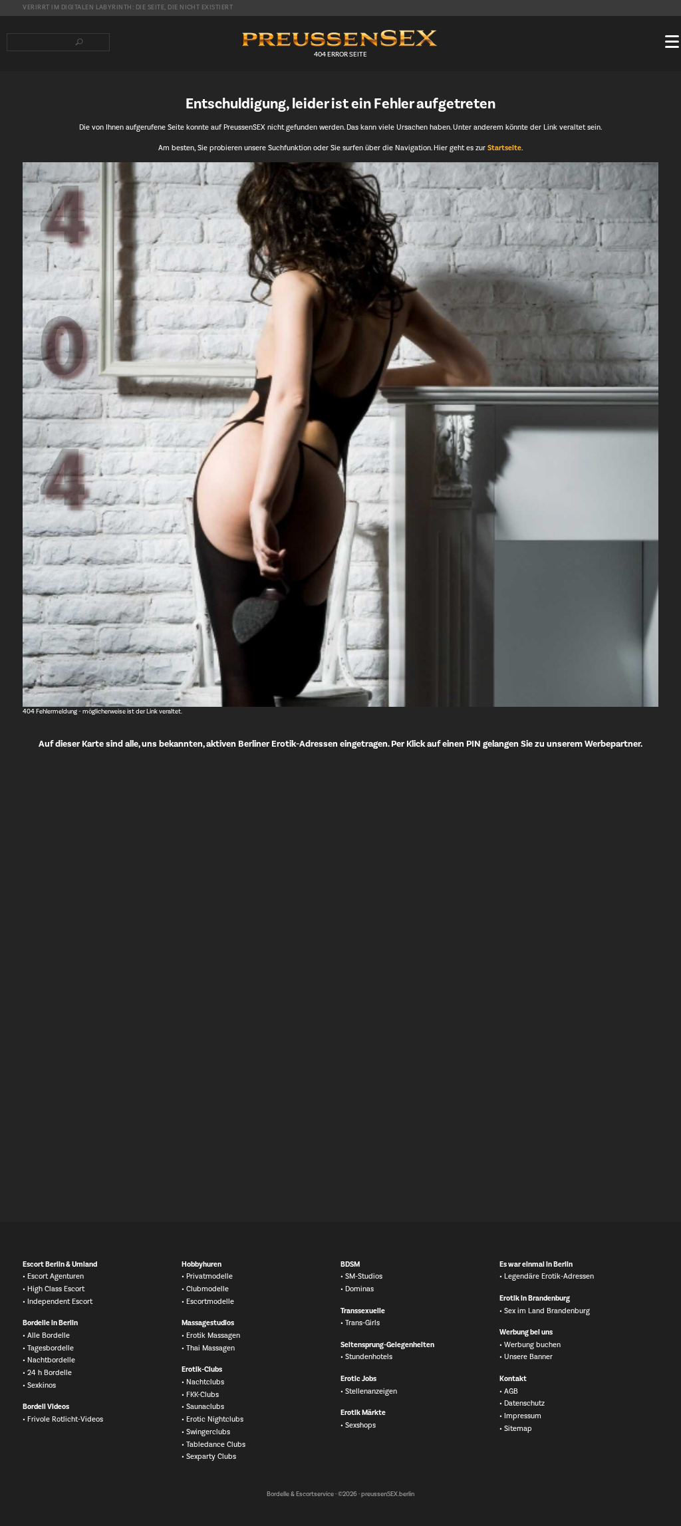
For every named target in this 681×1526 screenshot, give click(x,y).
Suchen (78, 42)
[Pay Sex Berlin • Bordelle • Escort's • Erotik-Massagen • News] (340, 38)
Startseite (504, 148)
